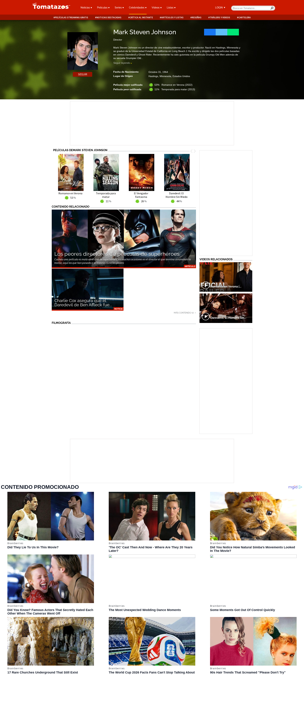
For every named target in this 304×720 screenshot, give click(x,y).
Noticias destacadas (108, 17)
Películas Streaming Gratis (71, 17)
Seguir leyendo (121, 62)
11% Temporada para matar (174, 89)
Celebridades (137, 7)
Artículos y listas (172, 17)
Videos (156, 7)
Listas (170, 7)
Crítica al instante (141, 17)
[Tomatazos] (50, 7)
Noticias (86, 7)
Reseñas (196, 17)
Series (118, 7)
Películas (102, 7)
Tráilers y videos (220, 17)
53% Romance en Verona (173, 84)
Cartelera (244, 17)
